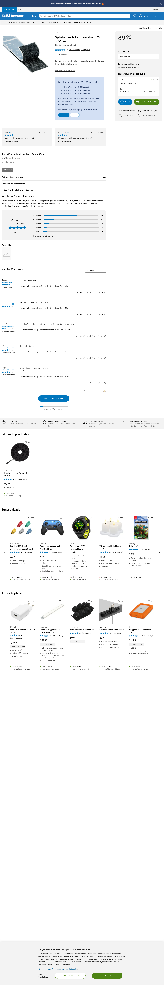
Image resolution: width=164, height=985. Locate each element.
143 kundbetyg (74, 50)
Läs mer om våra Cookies (48, 969)
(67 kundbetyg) (22, 479)
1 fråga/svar (85, 50)
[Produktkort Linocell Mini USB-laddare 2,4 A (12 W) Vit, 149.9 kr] (22, 611)
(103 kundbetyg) (117, 552)
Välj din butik (124, 92)
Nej (102, 292)
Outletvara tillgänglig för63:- (129, 67)
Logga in (74, 115)
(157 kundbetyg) (147, 636)
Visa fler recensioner (53, 398)
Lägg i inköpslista (145, 28)
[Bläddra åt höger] (159, 551)
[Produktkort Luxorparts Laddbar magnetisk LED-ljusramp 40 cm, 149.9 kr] (52, 611)
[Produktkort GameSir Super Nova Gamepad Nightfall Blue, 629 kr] (52, 527)
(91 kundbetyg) (117, 633)
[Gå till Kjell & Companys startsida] (13, 15)
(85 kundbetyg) (87, 633)
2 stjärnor (37, 227)
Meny (33, 16)
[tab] (9, 9)
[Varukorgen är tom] (161, 16)
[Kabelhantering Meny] (36, 23)
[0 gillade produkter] (155, 16)
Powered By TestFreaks (93, 391)
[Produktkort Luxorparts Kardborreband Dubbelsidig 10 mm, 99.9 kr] (17, 453)
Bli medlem (64, 115)
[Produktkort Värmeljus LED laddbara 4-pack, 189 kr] (111, 527)
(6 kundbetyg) (146, 550)
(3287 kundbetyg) (16, 638)
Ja (97, 292)
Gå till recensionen (11, 141)
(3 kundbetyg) (57, 552)
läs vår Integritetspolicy (68, 969)
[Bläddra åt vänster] (5, 551)
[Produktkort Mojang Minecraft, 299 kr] (141, 527)
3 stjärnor (37, 223)
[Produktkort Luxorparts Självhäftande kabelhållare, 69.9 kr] (111, 611)
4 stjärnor (37, 219)
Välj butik (21, 496)
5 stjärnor (37, 215)
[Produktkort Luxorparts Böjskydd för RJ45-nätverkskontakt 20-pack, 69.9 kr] (22, 527)
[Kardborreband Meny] (54, 23)
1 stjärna (36, 231)
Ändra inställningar (43, 975)
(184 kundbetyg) (58, 636)
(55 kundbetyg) (28, 552)
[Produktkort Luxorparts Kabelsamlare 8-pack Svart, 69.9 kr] (82, 611)
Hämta (127, 102)
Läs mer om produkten (65, 70)
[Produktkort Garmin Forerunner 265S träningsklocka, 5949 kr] (82, 527)
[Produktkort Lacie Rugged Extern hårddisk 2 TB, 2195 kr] (141, 611)
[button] (6, 253)
